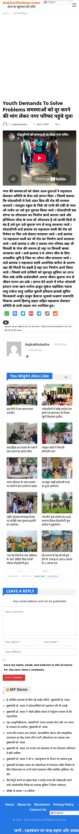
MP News (19, 689)
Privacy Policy (63, 804)
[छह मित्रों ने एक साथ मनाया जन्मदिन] (22, 394)
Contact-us (38, 810)
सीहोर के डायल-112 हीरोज (20, 791)
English (51, 2)
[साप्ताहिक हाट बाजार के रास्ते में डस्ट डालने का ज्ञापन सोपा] (22, 433)
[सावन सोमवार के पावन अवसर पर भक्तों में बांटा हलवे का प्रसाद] (22, 468)
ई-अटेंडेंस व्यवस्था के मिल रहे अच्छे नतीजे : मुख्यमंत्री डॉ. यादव (38, 699)
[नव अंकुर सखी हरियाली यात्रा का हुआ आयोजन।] (57, 468)
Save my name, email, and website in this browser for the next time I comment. (38, 667)
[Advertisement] (39, 56)
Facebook (26, 576)
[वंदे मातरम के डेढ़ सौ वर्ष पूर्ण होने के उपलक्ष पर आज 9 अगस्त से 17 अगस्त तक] (57, 541)
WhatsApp (13, 576)
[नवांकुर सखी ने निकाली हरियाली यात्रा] (57, 433)
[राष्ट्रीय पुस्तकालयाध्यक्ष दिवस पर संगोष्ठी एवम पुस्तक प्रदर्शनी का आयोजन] (22, 502)
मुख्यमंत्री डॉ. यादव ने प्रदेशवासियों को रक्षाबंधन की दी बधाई (36, 705)
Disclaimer (42, 804)
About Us (24, 804)
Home (9, 804)
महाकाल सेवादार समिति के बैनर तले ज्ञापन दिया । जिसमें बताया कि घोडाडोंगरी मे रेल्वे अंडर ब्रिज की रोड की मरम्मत (38, 328)
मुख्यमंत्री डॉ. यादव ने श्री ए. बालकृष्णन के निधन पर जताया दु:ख (39, 759)
